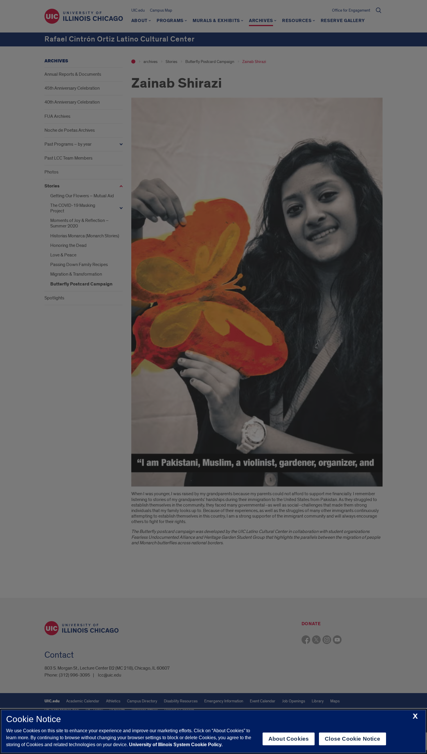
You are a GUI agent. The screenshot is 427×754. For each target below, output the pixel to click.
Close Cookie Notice (352, 739)
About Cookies (288, 739)
